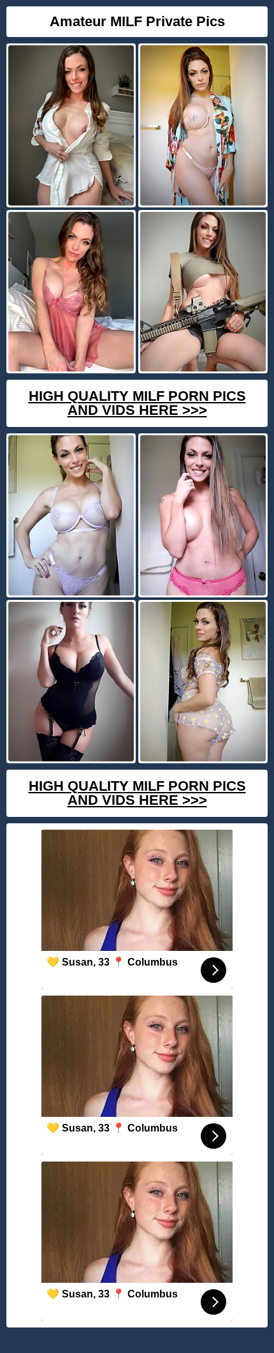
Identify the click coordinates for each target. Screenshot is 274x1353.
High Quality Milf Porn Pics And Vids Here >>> (137, 403)
